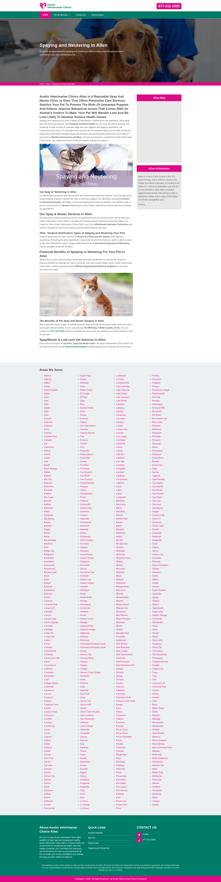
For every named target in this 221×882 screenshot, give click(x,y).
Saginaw (156, 476)
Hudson (83, 665)
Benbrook (48, 515)
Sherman (156, 562)
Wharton (156, 751)
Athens (47, 451)
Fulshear (84, 501)
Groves (83, 569)
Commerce (49, 690)
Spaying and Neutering (98, 848)
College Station (51, 683)
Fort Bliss (84, 465)
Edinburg (84, 383)
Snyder (155, 583)
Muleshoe (120, 622)
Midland (119, 579)
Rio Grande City (159, 419)
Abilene (47, 376)
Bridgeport (49, 554)
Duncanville (49, 808)
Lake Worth (121, 401)
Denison (48, 769)
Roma (155, 447)
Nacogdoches (122, 633)
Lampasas (121, 415)
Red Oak (156, 397)
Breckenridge (50, 540)
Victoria (155, 697)
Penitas (119, 744)
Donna (47, 797)
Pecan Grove (122, 733)
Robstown (156, 433)
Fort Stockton (86, 472)
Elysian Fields (86, 408)
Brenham (48, 544)
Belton (47, 511)
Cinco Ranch (50, 665)
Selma (155, 551)
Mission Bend (122, 604)
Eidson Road (86, 390)
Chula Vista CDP (52, 658)
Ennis (82, 411)
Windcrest (156, 780)
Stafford (155, 601)
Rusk (154, 469)
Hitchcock (84, 640)
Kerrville (84, 769)
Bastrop (47, 476)
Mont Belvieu (122, 615)
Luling (119, 494)
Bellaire (47, 504)
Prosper (155, 386)
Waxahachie (157, 722)
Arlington (48, 440)
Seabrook (156, 536)
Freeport (84, 486)
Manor (119, 508)
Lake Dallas (121, 393)
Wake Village (158, 708)
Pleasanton (121, 776)
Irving (82, 697)
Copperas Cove (51, 705)
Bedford (47, 494)
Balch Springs (50, 469)
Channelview (50, 651)
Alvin (46, 415)
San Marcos (157, 508)
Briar (46, 547)
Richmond (157, 411)
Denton (47, 772)
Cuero (47, 730)
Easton (83, 379)
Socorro (155, 587)
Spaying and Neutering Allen (63, 84)
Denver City (49, 776)
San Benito (157, 490)
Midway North (122, 587)
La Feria (84, 801)
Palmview (120, 694)
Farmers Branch (87, 433)
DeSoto (47, 780)
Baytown (48, 483)
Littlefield (120, 458)
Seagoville (157, 540)
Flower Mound (86, 454)
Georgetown (85, 522)
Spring (155, 597)
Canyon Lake (50, 619)
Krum (82, 794)
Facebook (141, 879)
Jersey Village (86, 726)
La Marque (121, 376)
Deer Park (48, 758)
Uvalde (155, 690)
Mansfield (120, 511)
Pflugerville (121, 755)
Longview (120, 476)
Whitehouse (157, 762)
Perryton (120, 751)
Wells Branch (158, 733)
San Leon (156, 504)
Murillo (119, 626)
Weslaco (156, 737)
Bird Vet (91, 838)
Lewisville (120, 444)
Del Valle (48, 765)
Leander (120, 433)
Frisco (83, 497)
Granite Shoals (87, 558)
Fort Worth (85, 476)
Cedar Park (49, 637)
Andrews (48, 422)
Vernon (155, 694)
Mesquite (120, 572)
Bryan (46, 576)
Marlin (119, 526)
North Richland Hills (125, 665)
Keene (83, 751)
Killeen (83, 776)
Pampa (119, 705)
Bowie (47, 533)
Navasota (120, 637)
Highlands (85, 633)
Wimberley (157, 776)
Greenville (85, 565)
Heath (83, 594)
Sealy (154, 544)
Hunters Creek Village (90, 672)
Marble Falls (121, 519)
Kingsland (84, 783)
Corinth (47, 708)
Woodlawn (157, 790)
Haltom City (85, 579)
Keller (83, 755)
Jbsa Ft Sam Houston (90, 712)
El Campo (84, 393)
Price (118, 808)
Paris (118, 708)
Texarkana (157, 644)
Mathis (119, 536)
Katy (82, 744)
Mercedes (120, 569)
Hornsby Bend (86, 658)
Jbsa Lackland (86, 715)
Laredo (119, 426)
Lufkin (119, 490)
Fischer (83, 444)
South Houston (159, 590)
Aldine (47, 393)
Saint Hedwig (158, 479)
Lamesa (119, 411)
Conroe (47, 694)
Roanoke (156, 426)
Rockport (156, 440)
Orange (119, 676)
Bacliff (47, 465)
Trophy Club (157, 669)
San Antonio (157, 486)
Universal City (158, 683)
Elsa (82, 404)
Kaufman (84, 747)
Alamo (47, 386)
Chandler (48, 647)
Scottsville (157, 533)
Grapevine (85, 562)
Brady (46, 536)
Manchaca (121, 504)
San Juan (156, 501)
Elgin (82, 401)
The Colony (157, 651)
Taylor (155, 629)
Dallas (47, 744)
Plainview (120, 769)
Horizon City (85, 654)
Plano (118, 772)
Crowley (48, 722)
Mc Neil (119, 540)
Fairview (84, 429)
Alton (46, 411)
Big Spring (49, 519)
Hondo (83, 651)
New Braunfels (123, 647)
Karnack (84, 740)
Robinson (156, 429)
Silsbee (155, 569)
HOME (46, 15)
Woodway (156, 794)
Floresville (85, 451)
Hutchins (84, 683)
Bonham (48, 526)
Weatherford (157, 726)
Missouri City (122, 608)
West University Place (162, 747)
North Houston (122, 662)
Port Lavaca (121, 787)
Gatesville (84, 519)
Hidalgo (83, 622)
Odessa (119, 669)
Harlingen (84, 590)
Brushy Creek (50, 572)
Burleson (48, 594)
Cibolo (47, 662)
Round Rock (158, 458)
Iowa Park (84, 694)
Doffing (47, 794)
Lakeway (120, 408)
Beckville (48, 490)
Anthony (48, 433)
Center (47, 644)
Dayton (47, 751)
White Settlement (160, 758)
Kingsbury (84, 780)
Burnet (47, 597)
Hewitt (83, 615)
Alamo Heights (51, 390)
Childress (48, 654)
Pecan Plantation (124, 737)
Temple (155, 633)
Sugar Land (157, 612)
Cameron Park (50, 604)
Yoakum (156, 801)
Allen (48, 84)
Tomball (155, 665)
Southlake (156, 594)
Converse (48, 697)
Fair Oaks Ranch (88, 426)
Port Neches (121, 790)
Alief (46, 401)
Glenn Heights (86, 540)
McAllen (120, 547)
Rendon (155, 401)
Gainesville (85, 504)
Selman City (157, 554)
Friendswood (86, 494)
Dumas (47, 805)
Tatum (155, 626)
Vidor (154, 701)
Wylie (154, 797)
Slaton (155, 579)
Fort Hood (84, 469)
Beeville (48, 501)
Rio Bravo (156, 415)
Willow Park (157, 772)
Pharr (118, 758)
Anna (46, 429)
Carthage (48, 629)
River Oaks (157, 422)
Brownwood (49, 569)
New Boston (121, 644)
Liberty (119, 447)
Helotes (83, 601)
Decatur (47, 755)
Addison (48, 379)
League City (121, 429)
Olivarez (120, 672)
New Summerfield (124, 654)
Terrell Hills (157, 640)
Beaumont (48, 486)
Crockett (48, 719)
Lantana (120, 422)
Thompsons (157, 658)
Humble (83, 669)
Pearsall (120, 726)
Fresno (83, 490)
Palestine (120, 690)
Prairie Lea (121, 801)
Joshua (83, 737)
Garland (83, 515)
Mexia (119, 576)
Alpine (47, 408)
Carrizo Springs (51, 622)
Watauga (156, 719)
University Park (159, 687)
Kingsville (84, 787)
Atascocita (49, 447)
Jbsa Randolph (87, 719)
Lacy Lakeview (123, 386)
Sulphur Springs (159, 615)
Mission (119, 601)
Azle (46, 461)
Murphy (119, 629)
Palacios (120, 687)
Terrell (155, 637)
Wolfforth (156, 787)
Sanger (155, 511)
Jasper (83, 708)
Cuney (47, 733)
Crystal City (49, 726)
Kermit (83, 765)
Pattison (120, 719)
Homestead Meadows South (93, 647)
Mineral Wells (122, 597)
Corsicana (48, 715)
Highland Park (86, 626)
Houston (84, 662)
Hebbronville (86, 597)
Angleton (48, 426)
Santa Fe (156, 519)
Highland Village (87, 629)
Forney (83, 461)
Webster (156, 730)
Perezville (120, 747)
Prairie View (121, 805)
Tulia (154, 676)
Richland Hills (158, 408)
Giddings (84, 529)
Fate (82, 436)
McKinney (120, 554)
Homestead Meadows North (93, 644)
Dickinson (48, 790)
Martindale (121, 533)
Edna (82, 386)
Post (118, 797)
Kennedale (85, 762)
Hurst (82, 679)
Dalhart (47, 740)
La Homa (84, 808)
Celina (47, 640)
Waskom (156, 715)
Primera (155, 376)
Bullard (47, 583)
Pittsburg (120, 765)
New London (122, 651)
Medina (119, 562)
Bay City (48, 479)
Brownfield (49, 562)
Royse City (157, 465)
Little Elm (120, 454)
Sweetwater (157, 622)
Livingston (120, 469)
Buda (46, 579)
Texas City (157, 647)
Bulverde (48, 587)
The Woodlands (159, 654)
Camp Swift (49, 608)
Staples (155, 604)
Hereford (84, 612)
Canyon (47, 615)
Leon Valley (121, 436)
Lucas (119, 486)
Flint (82, 447)
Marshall (120, 529)
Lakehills (120, 404)
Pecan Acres (122, 730)
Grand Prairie (86, 554)
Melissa (119, 565)
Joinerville (85, 730)
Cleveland (48, 672)
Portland (120, 794)
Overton (119, 683)
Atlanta (47, 454)
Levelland (120, 440)
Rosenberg (157, 451)
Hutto (82, 687)
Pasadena (120, 715)
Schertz (155, 529)
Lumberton (121, 497)
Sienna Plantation (160, 565)
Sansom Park (158, 515)
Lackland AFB (122, 383)
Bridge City (49, 551)
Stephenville (158, 608)
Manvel (119, 515)
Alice (46, 397)
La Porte (120, 379)
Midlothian (121, 583)
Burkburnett (49, 590)
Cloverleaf (48, 676)
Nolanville (120, 658)
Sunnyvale (157, 619)
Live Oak (120, 461)
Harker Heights (87, 583)
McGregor (120, 551)
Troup (154, 672)
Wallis (155, 712)
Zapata (155, 805)
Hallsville (84, 576)
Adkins (47, 383)
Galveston (84, 511)
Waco (154, 705)
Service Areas (97, 15)
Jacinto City (85, 701)
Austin (47, 458)
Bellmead (48, 508)
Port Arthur (121, 780)
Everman (84, 419)
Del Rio (47, 762)
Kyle (82, 797)
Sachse (155, 472)
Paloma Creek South (125, 701)
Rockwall (156, 444)
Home (42, 84)
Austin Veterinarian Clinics (125, 879)
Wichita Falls (158, 765)
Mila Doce (120, 590)
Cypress (48, 737)
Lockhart (120, 472)
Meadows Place (123, 558)
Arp (45, 444)
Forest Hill (85, 458)
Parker (119, 712)
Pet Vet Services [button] (61, 15)
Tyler (154, 679)
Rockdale (156, 436)
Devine (47, 783)
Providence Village (160, 390)
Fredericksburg (87, 483)
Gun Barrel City (87, 572)
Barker (47, 472)
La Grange (85, 805)
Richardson (157, 404)
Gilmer (83, 533)
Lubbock (120, 483)
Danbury (48, 747)
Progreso (156, 383)
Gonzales (84, 544)
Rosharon (156, 454)
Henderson (85, 608)
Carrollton (48, 626)
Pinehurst (120, 762)
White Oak (157, 755)
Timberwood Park (160, 662)
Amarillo (48, 419)
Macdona (120, 501)
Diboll (46, 787)
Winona (155, 783)
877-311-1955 (169, 6)
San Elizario (157, 494)
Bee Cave (48, 497)
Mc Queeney (122, 544)
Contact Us (81, 15)
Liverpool (120, 465)
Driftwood (48, 801)
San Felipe (157, 497)
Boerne (47, 522)
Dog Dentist (93, 843)
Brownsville (49, 565)
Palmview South (123, 697)
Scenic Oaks (158, 526)
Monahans (121, 612)
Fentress (84, 440)
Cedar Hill (48, 633)
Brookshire (49, 558)
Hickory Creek (86, 619)
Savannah (157, 522)
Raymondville (158, 393)
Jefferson (84, 722)
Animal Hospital (95, 833)
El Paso (83, 397)
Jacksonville (85, 705)
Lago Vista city (122, 390)
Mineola (119, 594)
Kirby (82, 790)
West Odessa (158, 744)
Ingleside (84, 690)
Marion (119, 522)
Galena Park (86, 508)
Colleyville (49, 687)
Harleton (84, 587)
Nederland (121, 640)
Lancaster (120, 419)
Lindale (119, 451)
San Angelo (157, 483)
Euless (83, 415)
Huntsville (84, 676)
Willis (154, 769)
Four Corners (86, 479)
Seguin (155, 547)
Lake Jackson (122, 397)
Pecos (119, 740)
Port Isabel (121, 783)
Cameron (48, 601)
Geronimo (84, 526)
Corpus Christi (50, 712)
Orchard (119, 679)
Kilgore (83, 772)
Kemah (83, 758)
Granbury (84, 551)
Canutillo (48, 612)
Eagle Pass (85, 376)
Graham (83, 547)
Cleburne (48, 669)
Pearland (120, 722)
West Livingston (159, 740)
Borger (47, 529)
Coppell (47, 701)
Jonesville (84, 733)
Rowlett (155, 461)
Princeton (156, 379)
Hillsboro (84, 637)
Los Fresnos (121, 479)
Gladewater (85, 536)
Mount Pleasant (123, 619)
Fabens (83, 422)
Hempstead (85, 604)
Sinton (155, 576)
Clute (46, 679)
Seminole (156, 558)
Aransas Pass (50, 436)
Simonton (156, 572)
